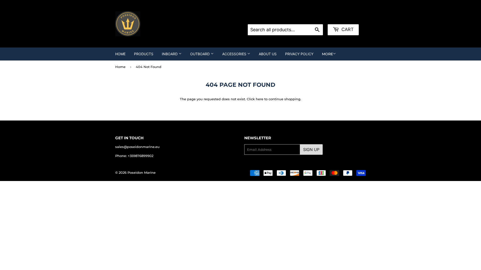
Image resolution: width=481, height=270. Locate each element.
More (327, 54)
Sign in (288, 18)
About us (268, 54)
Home (120, 54)
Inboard (170, 54)
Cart (347, 29)
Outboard (200, 54)
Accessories (234, 54)
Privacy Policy (299, 54)
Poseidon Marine (142, 172)
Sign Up (311, 149)
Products (143, 54)
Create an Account (313, 18)
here (259, 99)
